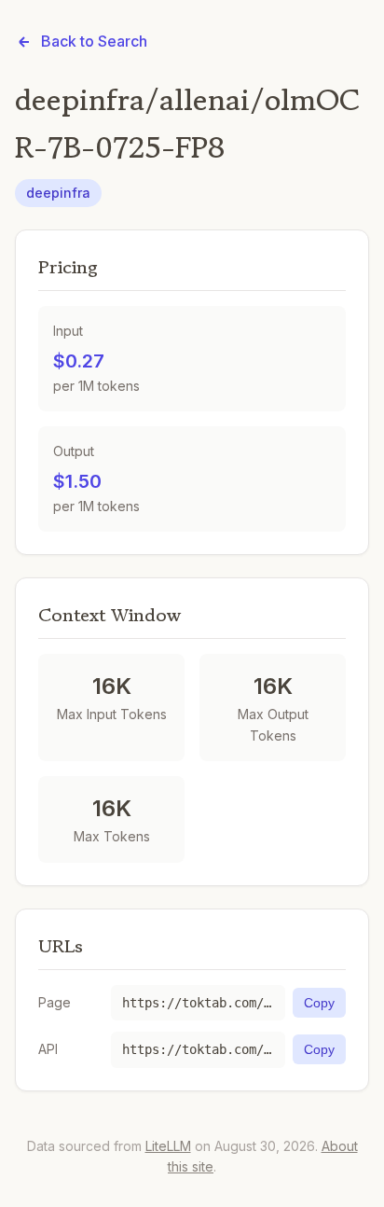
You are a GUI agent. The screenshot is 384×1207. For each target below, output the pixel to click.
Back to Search (94, 41)
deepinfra (58, 193)
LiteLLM (168, 1146)
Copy (319, 1002)
